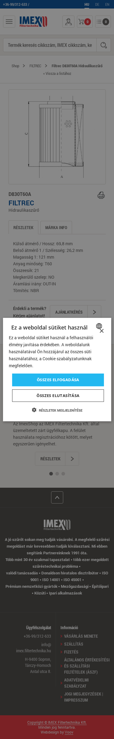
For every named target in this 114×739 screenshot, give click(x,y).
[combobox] (100, 326)
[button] (57, 410)
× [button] (101, 331)
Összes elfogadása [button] (58, 379)
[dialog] (57, 369)
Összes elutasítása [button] (57, 395)
